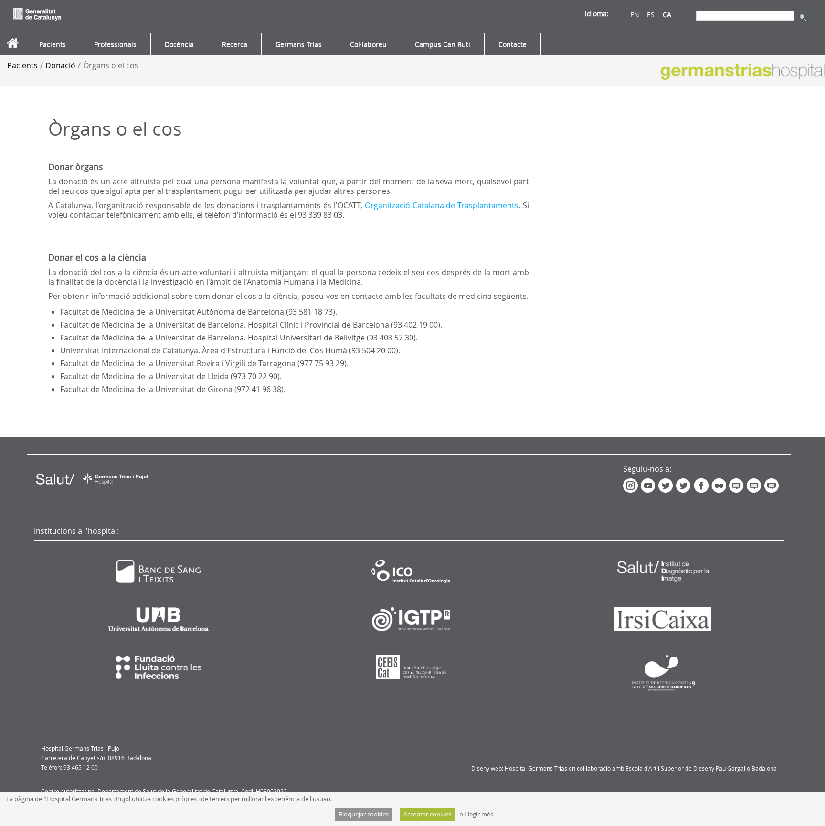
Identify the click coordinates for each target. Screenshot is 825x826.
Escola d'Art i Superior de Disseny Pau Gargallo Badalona (701, 768)
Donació (60, 65)
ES (651, 14)
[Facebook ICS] (702, 484)
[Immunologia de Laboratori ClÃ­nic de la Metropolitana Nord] (773, 484)
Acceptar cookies (427, 814)
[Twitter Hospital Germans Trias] (666, 484)
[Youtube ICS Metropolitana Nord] (649, 484)
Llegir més (479, 814)
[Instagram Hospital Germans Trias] (632, 484)
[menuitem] (52, 44)
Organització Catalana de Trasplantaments (442, 205)
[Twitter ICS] (684, 484)
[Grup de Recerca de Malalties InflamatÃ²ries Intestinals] (755, 484)
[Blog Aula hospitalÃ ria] (737, 484)
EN (634, 14)
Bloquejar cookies (363, 814)
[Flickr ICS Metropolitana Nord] (719, 484)
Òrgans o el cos (110, 65)
